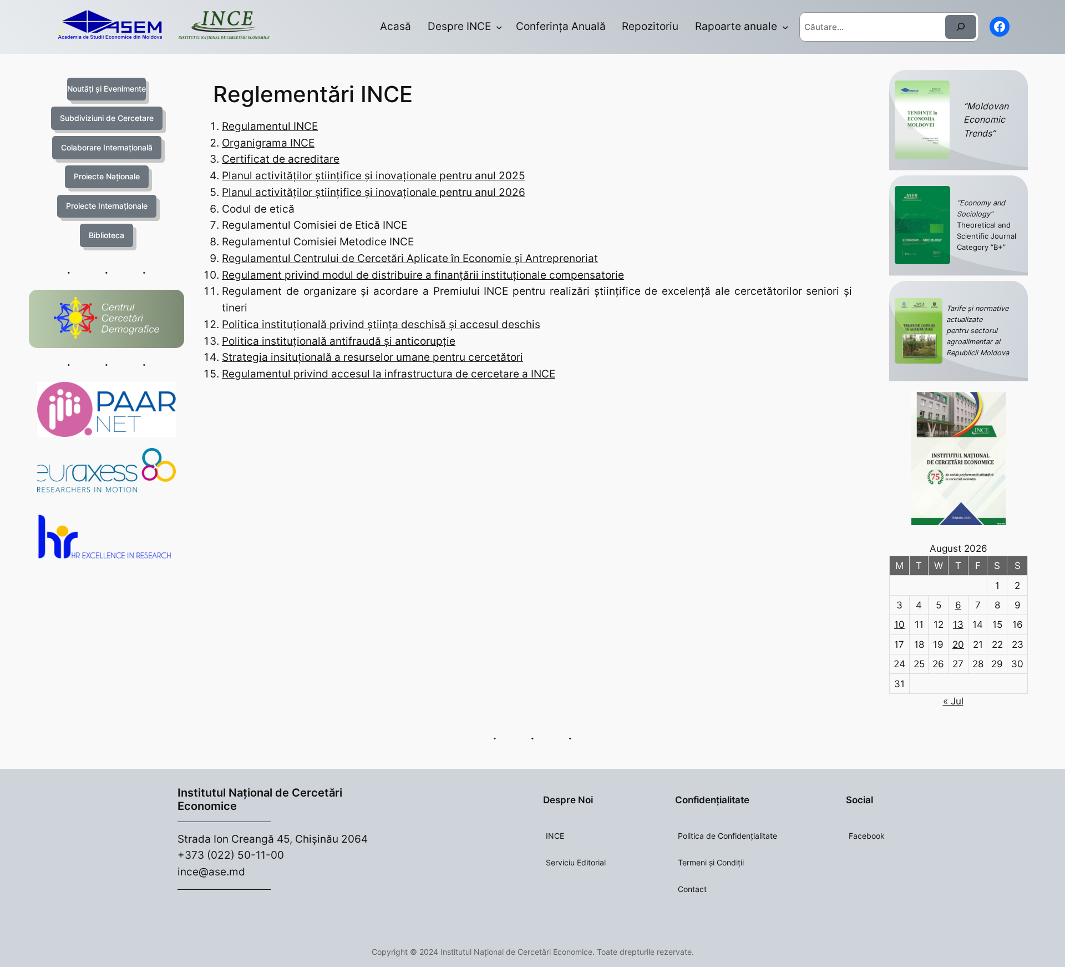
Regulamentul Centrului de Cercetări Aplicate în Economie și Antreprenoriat (410, 258)
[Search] (960, 27)
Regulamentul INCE (270, 126)
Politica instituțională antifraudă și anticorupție (338, 340)
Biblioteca (106, 235)
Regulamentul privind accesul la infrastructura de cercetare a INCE (388, 373)
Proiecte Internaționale (107, 205)
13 (958, 624)
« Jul (953, 701)
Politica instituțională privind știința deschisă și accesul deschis (381, 324)
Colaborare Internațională (107, 147)
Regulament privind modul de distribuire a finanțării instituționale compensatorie (423, 274)
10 (899, 624)
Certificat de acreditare (280, 158)
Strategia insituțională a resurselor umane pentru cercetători (372, 357)
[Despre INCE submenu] (499, 27)
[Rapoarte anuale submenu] (785, 27)
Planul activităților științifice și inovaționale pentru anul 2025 (373, 175)
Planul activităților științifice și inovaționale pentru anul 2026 (373, 192)
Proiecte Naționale (107, 176)
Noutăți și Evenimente (106, 88)
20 (958, 644)
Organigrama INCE (268, 142)
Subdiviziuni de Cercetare (107, 118)
